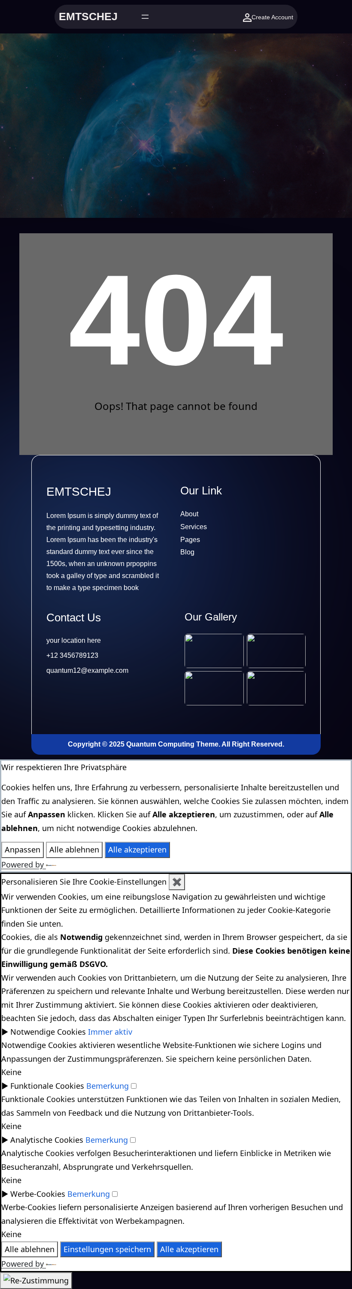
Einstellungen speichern (107, 1249)
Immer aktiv (110, 1032)
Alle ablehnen (74, 849)
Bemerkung (107, 1086)
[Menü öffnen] (145, 17)
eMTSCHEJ (88, 16)
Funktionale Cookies (47, 1086)
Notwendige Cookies (48, 1032)
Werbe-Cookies (37, 1194)
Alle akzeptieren (137, 849)
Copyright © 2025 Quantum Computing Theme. (145, 744)
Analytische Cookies (46, 1140)
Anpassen (22, 849)
